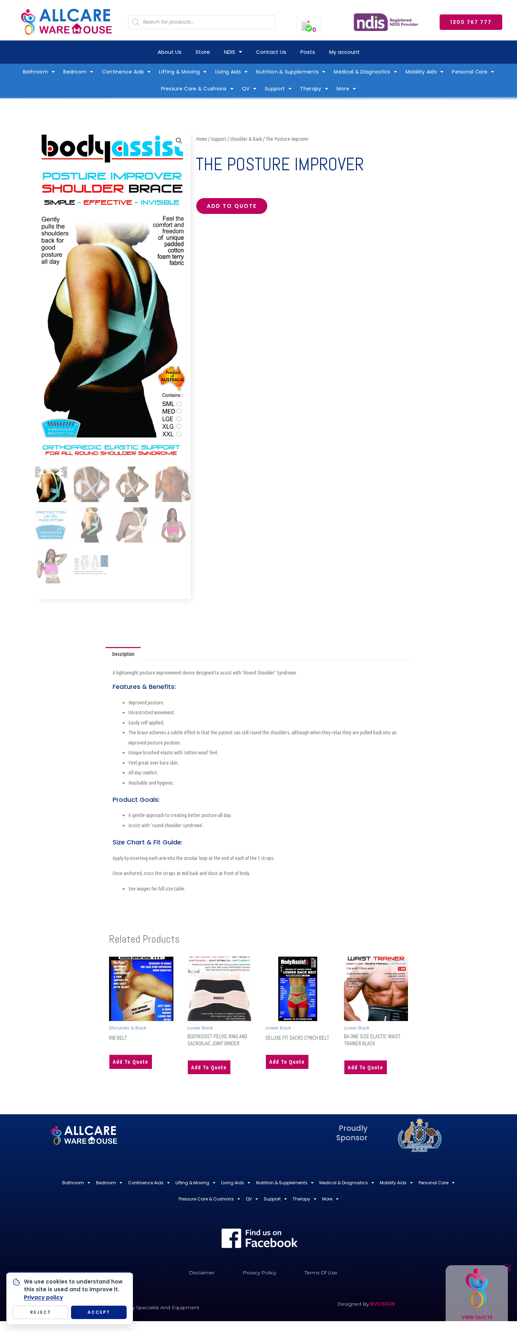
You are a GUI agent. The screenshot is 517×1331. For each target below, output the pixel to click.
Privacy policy (43, 1297)
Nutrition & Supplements (287, 71)
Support (275, 88)
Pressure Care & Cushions (194, 88)
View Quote (476, 1317)
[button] (179, 140)
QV (246, 88)
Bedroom (75, 71)
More (343, 88)
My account (344, 52)
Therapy (310, 88)
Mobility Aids (421, 71)
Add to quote (232, 206)
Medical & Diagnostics (362, 71)
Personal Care (469, 71)
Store (203, 52)
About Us (169, 52)
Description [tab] (123, 654)
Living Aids (228, 71)
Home (201, 139)
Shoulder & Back (246, 139)
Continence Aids (123, 71)
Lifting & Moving (179, 71)
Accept (99, 1312)
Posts (307, 52)
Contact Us (271, 52)
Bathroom (35, 71)
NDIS (229, 52)
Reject (40, 1312)
